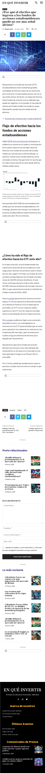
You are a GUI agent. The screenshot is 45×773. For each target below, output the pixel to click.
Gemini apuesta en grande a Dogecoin (36, 429)
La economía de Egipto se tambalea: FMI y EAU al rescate (17, 634)
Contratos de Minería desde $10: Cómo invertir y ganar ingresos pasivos (16, 749)
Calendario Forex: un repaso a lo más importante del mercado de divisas (16, 580)
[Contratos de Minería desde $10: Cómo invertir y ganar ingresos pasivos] (39, 749)
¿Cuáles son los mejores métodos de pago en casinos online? (17, 760)
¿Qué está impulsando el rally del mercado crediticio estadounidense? (16, 473)
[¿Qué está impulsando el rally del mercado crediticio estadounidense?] (35, 473)
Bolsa (5, 9)
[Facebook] (12, 34)
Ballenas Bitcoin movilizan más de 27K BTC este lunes (10, 430)
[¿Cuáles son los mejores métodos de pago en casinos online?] (39, 762)
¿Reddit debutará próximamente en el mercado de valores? (15, 460)
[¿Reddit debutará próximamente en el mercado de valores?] (35, 461)
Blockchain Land (8, 729)
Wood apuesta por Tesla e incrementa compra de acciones (17, 487)
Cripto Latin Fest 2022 (10, 734)
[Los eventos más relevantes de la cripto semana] (36, 595)
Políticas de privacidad (11, 714)
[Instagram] (22, 699)
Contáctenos (7, 717)
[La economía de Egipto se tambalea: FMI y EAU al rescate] (36, 635)
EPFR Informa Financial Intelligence (23, 141)
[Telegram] (29, 34)
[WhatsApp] (23, 34)
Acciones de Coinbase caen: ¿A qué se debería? (23, 118)
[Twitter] (17, 34)
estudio (11, 298)
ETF (25, 410)
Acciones (12, 410)
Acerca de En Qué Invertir (12, 711)
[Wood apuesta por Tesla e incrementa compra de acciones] (35, 488)
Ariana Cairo (9, 29)
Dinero (19, 410)
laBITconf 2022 (7, 732)
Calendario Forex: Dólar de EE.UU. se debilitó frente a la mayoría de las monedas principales (17, 607)
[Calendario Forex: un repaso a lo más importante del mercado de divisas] (36, 580)
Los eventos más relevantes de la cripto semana (15, 593)
